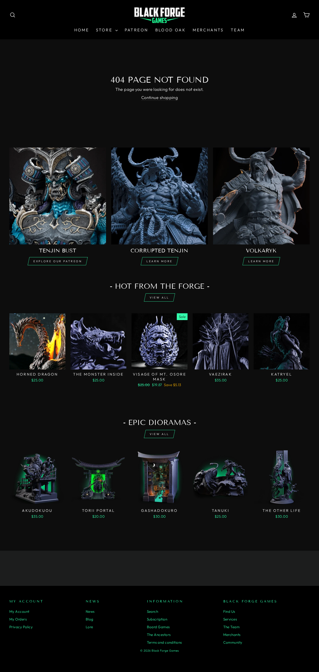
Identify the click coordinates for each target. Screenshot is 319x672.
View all (159, 297)
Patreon (136, 29)
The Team (231, 627)
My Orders (18, 619)
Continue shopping (159, 97)
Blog (89, 619)
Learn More (159, 261)
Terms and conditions (164, 642)
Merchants (208, 29)
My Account (19, 611)
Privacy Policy (21, 627)
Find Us (229, 611)
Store (105, 29)
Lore (89, 627)
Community (232, 642)
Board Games (158, 627)
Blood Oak (170, 29)
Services (230, 619)
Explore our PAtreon (57, 261)
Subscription (157, 619)
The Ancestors (159, 634)
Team (238, 29)
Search (152, 611)
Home (81, 29)
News (90, 611)
